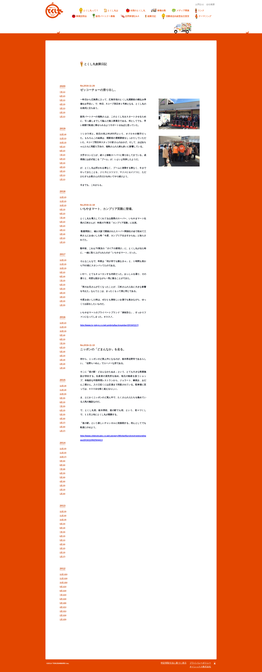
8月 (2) (62, 151)
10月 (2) (63, 205)
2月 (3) (62, 112)
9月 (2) (62, 147)
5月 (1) (62, 100)
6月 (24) (63, 599)
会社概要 (210, 4)
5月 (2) (62, 226)
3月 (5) (62, 485)
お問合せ (199, 4)
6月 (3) (62, 285)
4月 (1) (62, 230)
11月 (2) (63, 201)
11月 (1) (63, 138)
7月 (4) (62, 218)
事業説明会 (81, 16)
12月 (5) (63, 449)
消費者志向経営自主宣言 (177, 16)
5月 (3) (62, 163)
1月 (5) (62, 305)
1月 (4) (62, 368)
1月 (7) (62, 431)
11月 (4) (63, 390)
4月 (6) (62, 419)
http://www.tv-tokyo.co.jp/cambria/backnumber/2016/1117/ (109, 325)
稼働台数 (161, 10)
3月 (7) (62, 423)
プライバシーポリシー (200, 663)
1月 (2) (62, 242)
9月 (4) (62, 335)
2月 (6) (62, 427)
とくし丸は (113, 10)
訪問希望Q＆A (132, 16)
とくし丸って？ (90, 10)
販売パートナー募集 (105, 16)
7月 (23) (63, 595)
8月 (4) (62, 276)
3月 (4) (62, 234)
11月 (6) (63, 516)
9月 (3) (62, 209)
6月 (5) (62, 473)
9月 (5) (62, 398)
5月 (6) (62, 477)
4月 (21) (63, 607)
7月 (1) (62, 92)
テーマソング (205, 16)
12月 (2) (63, 197)
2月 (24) (63, 615)
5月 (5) (62, 414)
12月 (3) (63, 260)
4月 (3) (62, 104)
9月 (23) (63, 587)
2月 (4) (62, 364)
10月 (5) (63, 394)
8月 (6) (62, 465)
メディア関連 (182, 10)
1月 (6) (62, 494)
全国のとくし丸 (137, 10)
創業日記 (151, 16)
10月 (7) (63, 457)
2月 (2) (62, 238)
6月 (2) (62, 96)
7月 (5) (62, 343)
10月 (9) (63, 520)
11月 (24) (63, 578)
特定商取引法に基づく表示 (173, 663)
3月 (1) (62, 108)
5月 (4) (62, 352)
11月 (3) (63, 264)
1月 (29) (63, 619)
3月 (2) (62, 171)
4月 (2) (62, 167)
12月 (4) (63, 134)
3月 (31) (63, 611)
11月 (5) (63, 453)
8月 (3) (62, 339)
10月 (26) (63, 583)
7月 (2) (62, 155)
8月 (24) (63, 591)
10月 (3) (63, 143)
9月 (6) (62, 461)
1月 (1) (62, 117)
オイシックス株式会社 (200, 666)
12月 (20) (63, 574)
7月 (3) (62, 281)
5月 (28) (63, 603)
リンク (201, 10)
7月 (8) (62, 469)
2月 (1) (62, 175)
